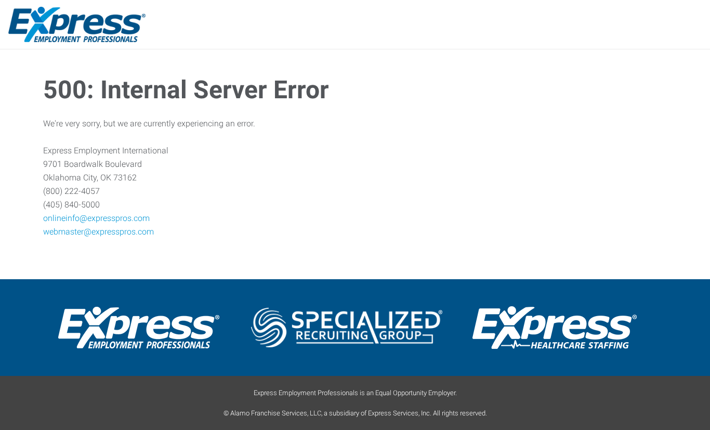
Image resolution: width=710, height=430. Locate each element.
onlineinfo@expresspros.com (96, 218)
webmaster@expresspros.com (98, 232)
